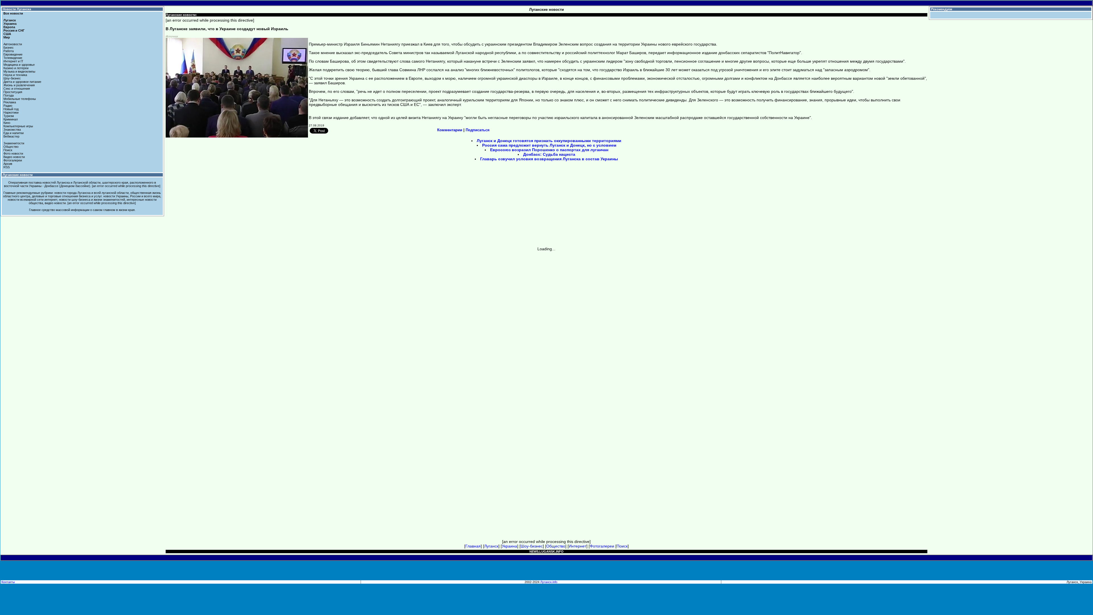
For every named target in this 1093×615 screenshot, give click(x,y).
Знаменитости (13, 143)
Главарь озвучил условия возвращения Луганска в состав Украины (549, 159)
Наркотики (11, 112)
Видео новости (14, 157)
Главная (473, 546)
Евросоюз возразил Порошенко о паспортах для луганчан (549, 149)
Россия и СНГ (13, 30)
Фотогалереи (12, 160)
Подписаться (478, 130)
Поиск (7, 150)
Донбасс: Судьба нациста (549, 154)
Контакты (8, 582)
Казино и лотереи (15, 68)
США (7, 34)
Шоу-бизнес (12, 78)
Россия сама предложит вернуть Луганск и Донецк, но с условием (549, 145)
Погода (8, 95)
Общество (11, 146)
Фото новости (13, 153)
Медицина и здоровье (19, 64)
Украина (10, 23)
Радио (7, 105)
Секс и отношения (16, 88)
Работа (8, 51)
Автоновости (12, 44)
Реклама (9, 102)
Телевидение (12, 58)
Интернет (577, 546)
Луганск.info (548, 582)
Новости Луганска (17, 9)
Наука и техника (15, 75)
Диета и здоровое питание (22, 81)
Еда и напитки (13, 133)
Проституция (12, 92)
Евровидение (12, 54)
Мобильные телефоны (19, 99)
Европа (9, 27)
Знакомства (12, 129)
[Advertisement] (498, 206)
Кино (6, 122)
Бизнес (8, 47)
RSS (6, 167)
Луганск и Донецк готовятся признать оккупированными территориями (549, 140)
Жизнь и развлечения (19, 85)
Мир (6, 37)
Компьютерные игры (18, 126)
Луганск (9, 20)
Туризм (8, 116)
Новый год (11, 109)
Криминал (10, 119)
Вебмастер (11, 136)
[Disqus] (547, 322)
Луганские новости (18, 175)
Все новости (13, 13)
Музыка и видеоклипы (19, 71)
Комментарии (449, 130)
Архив (7, 163)
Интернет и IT (13, 61)
